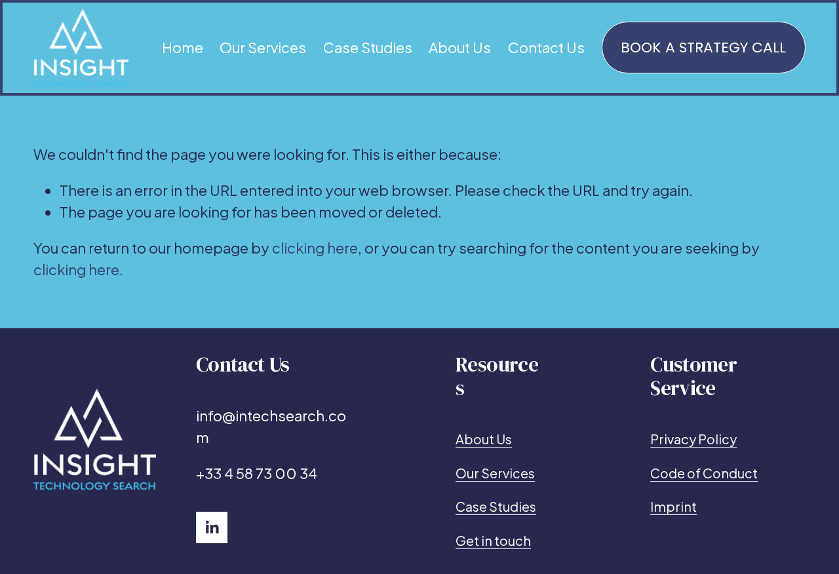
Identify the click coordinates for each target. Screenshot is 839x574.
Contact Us (546, 47)
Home (182, 47)
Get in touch (493, 540)
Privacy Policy (693, 438)
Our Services (263, 47)
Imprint (673, 506)
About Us (460, 47)
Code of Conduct (704, 473)
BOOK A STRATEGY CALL (703, 47)
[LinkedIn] (211, 527)
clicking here (315, 248)
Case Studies (367, 47)
